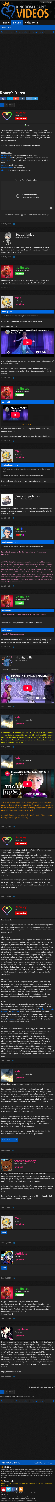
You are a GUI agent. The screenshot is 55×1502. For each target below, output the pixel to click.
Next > (11, 105)
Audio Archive (23, 1483)
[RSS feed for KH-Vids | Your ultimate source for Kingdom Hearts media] (21, 1489)
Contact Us (41, 1462)
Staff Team (48, 1483)
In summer (11, 1019)
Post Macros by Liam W (28, 1493)
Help (50, 1462)
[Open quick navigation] (53, 32)
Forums (17, 22)
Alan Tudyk (5, 170)
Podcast (40, 1483)
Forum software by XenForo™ (10, 1493)
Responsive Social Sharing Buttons (12, 1501)
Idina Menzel (6, 158)
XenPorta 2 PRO (5, 1396)
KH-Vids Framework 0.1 (8, 1495)
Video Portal (31, 22)
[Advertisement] (27, 63)
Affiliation (4, 1485)
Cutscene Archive (12, 1483)
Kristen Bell (5, 155)
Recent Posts (7, 27)
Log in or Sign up (46, 2)
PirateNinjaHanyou (28, 496)
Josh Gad (4, 165)
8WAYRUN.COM (29, 1396)
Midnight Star (24, 657)
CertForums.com (31, 1501)
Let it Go (15, 1011)
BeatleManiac (24, 234)
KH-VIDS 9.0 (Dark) (11, 1462)
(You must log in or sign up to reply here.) (42, 1387)
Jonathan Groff (7, 160)
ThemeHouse (30, 1497)
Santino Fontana (7, 167)
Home (6, 22)
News (3, 1483)
